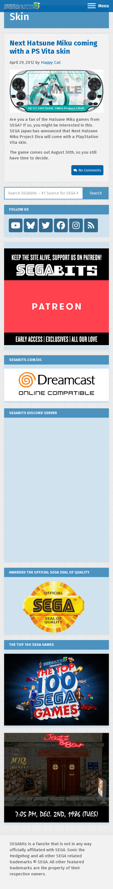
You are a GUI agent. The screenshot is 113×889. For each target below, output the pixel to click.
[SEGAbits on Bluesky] (31, 225)
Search (96, 193)
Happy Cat (51, 62)
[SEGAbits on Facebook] (61, 225)
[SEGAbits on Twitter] (46, 225)
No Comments (89, 170)
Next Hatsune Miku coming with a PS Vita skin (53, 47)
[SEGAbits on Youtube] (15, 225)
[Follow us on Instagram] (76, 225)
